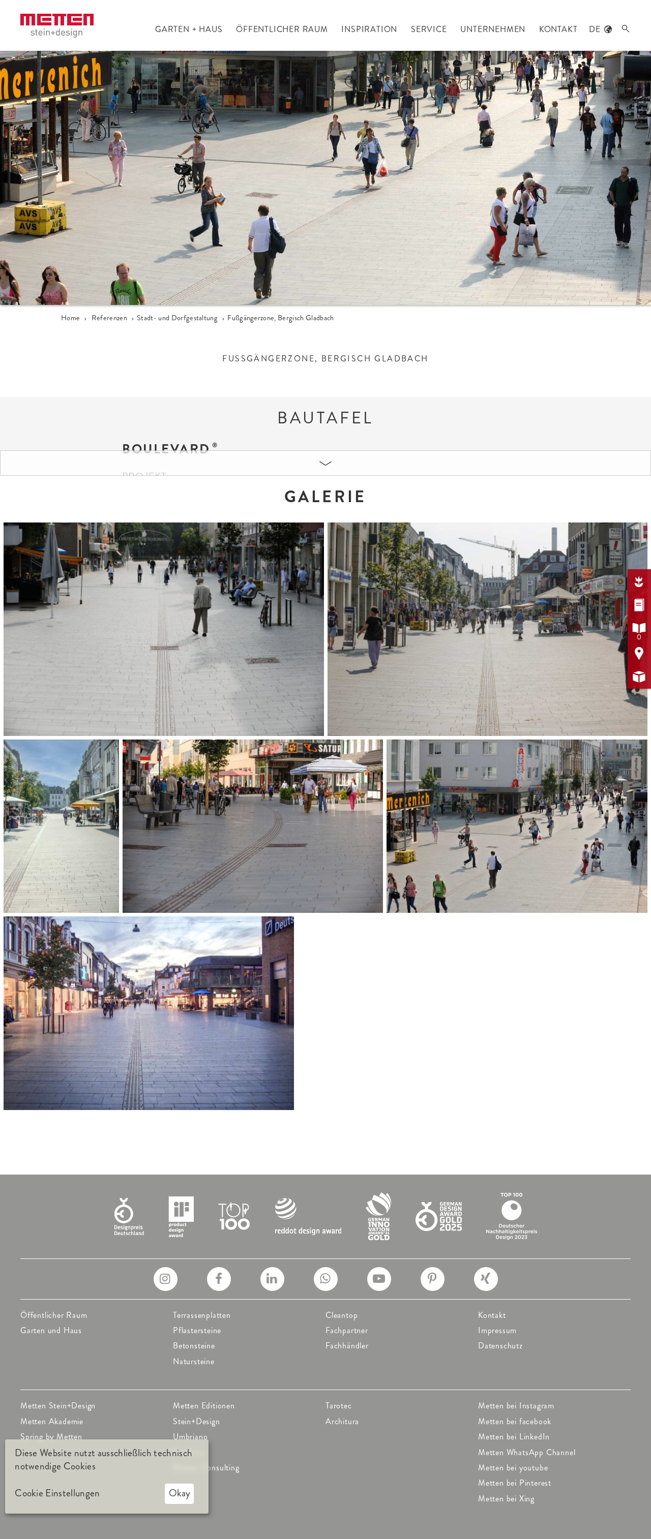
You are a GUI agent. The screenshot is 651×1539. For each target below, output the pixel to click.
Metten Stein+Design (58, 1405)
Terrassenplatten (202, 1315)
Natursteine (194, 1361)
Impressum (497, 1330)
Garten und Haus (51, 1330)
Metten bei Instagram (516, 1405)
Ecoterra (188, 1452)
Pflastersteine (197, 1330)
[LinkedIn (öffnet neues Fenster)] (272, 1279)
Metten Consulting (206, 1467)
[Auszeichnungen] (325, 1215)
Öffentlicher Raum (53, 1315)
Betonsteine (194, 1345)
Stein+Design (196, 1421)
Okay (179, 1493)
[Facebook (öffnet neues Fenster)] (218, 1279)
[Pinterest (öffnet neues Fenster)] (432, 1279)
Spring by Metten (51, 1436)
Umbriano (190, 1436)
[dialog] (107, 1476)
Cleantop (342, 1315)
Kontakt (492, 1315)
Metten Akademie (51, 1421)
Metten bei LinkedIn (514, 1436)
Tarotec (339, 1405)
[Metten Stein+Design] (57, 26)
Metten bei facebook (514, 1421)
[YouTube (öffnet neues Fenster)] (379, 1279)
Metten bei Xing (506, 1498)
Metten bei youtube (513, 1467)
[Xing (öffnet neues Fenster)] (485, 1279)
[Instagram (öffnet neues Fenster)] (165, 1279)
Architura (342, 1421)
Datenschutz (500, 1345)
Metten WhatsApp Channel (526, 1452)
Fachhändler (347, 1345)
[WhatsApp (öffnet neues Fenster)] (325, 1279)
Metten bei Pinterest (514, 1483)
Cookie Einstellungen (57, 1493)
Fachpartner (347, 1330)
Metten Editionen (204, 1405)
